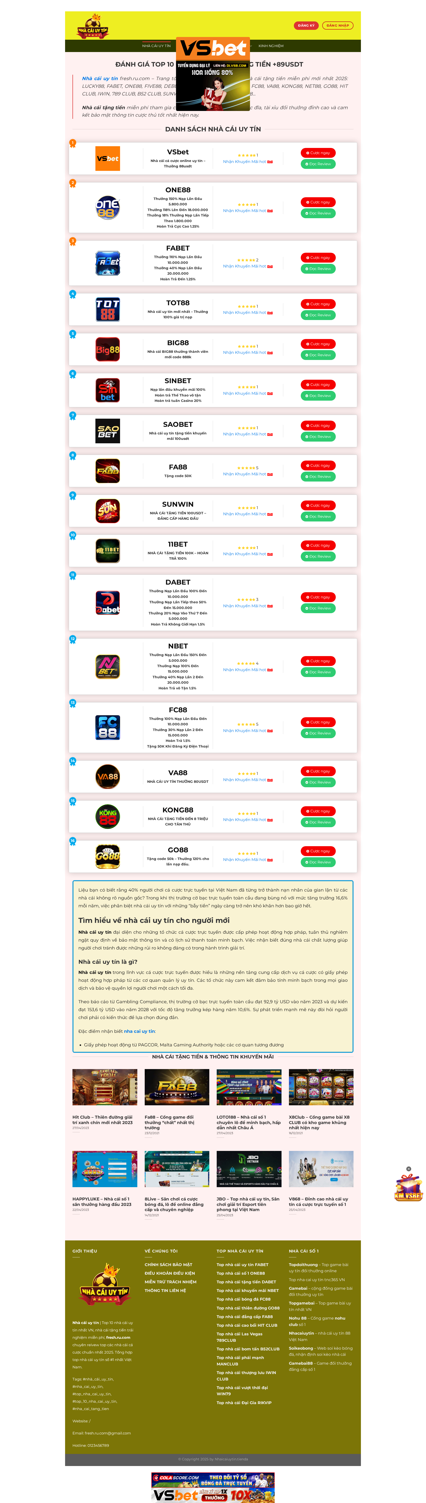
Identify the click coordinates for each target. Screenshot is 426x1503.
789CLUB (226, 1340)
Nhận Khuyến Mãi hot (245, 161)
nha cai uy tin (310, 1279)
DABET (269, 1282)
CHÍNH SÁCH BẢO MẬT (168, 1264)
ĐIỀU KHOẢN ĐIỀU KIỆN (170, 1273)
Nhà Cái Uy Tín (156, 46)
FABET (261, 1264)
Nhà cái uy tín (100, 78)
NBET (273, 1290)
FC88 (265, 1299)
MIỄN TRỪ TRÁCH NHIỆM (170, 1282)
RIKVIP (265, 1402)
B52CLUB (270, 1349)
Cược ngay (320, 152)
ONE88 (257, 1273)
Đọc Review (320, 163)
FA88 (267, 1316)
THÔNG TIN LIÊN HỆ (165, 1290)
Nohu (294, 1318)
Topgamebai (302, 1303)
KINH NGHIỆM (271, 46)
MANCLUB (227, 1364)
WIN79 (224, 1394)
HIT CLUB (267, 1325)
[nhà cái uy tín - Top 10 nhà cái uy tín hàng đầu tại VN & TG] (115, 25)
